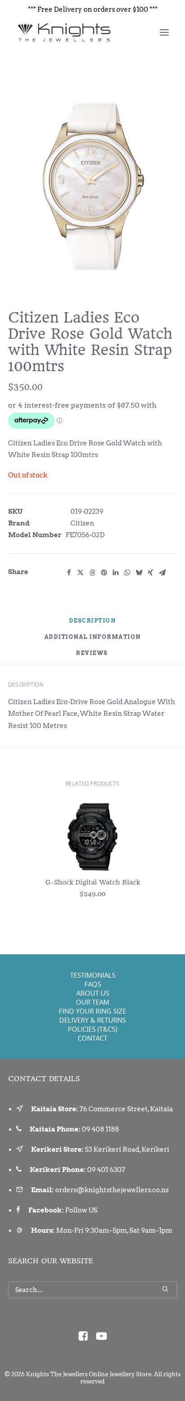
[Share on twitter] (80, 572)
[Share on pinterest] (103, 572)
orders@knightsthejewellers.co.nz (112, 1190)
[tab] (92, 641)
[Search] (92, 1289)
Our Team (92, 1001)
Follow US (81, 1210)
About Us (92, 992)
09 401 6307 (106, 1170)
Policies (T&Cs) (92, 1028)
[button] (164, 32)
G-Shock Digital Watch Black (92, 882)
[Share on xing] (150, 572)
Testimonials (92, 974)
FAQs (92, 983)
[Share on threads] (92, 572)
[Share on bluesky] (138, 572)
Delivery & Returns (92, 1019)
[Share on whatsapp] (127, 572)
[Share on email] (162, 572)
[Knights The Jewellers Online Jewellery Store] (63, 32)
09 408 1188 (100, 1129)
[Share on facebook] (68, 572)
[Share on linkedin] (115, 572)
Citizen (82, 523)
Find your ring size (92, 1010)
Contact (92, 1037)
